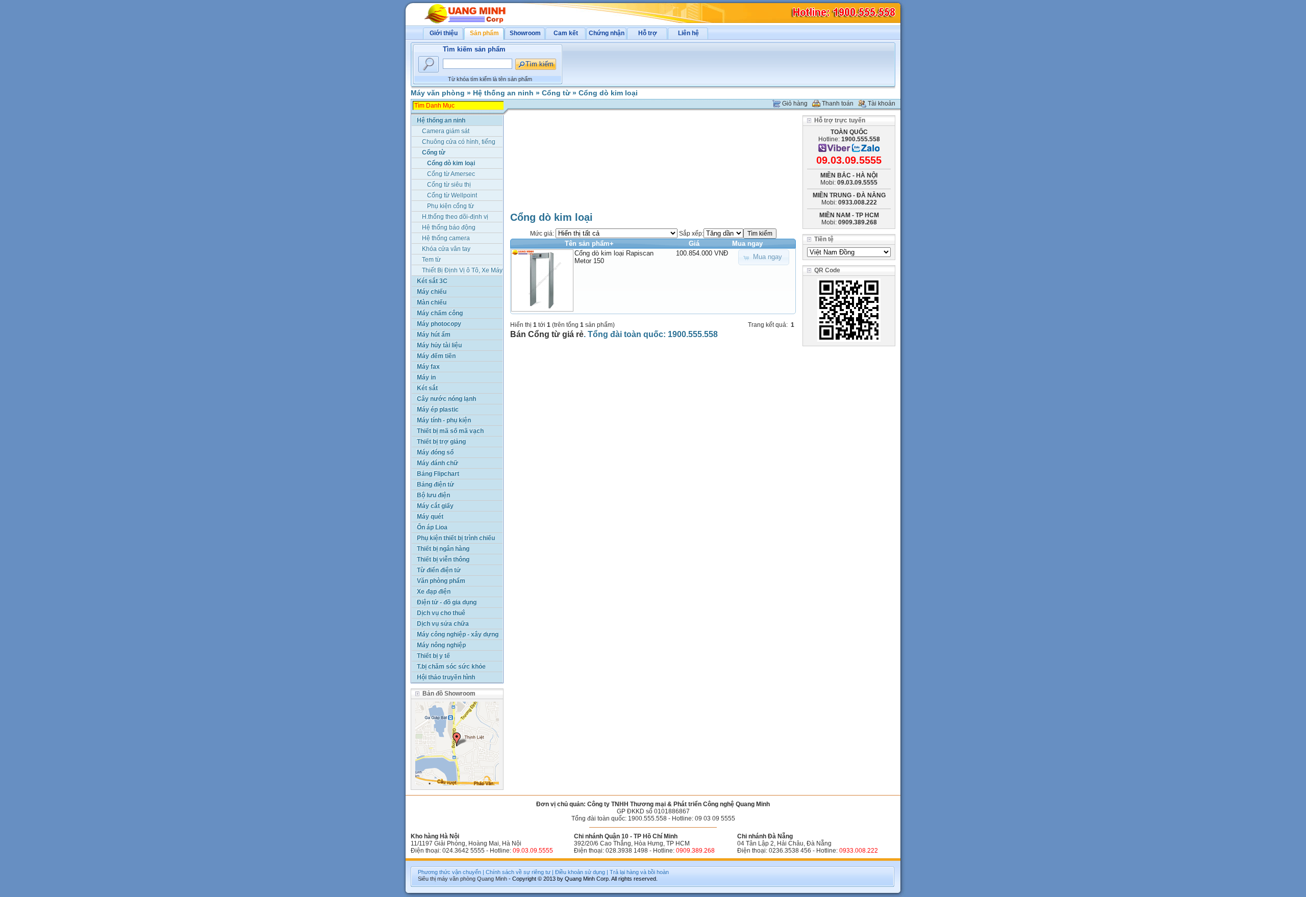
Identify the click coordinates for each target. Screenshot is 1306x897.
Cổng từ (556, 93)
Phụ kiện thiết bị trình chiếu (456, 538)
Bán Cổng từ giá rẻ (547, 334)
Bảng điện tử (435, 484)
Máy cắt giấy (435, 505)
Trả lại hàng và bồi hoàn (639, 872)
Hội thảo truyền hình (446, 677)
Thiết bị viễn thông (443, 559)
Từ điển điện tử (439, 570)
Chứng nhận (606, 33)
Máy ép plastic (438, 409)
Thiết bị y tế (433, 655)
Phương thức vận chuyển (449, 872)
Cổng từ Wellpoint (452, 195)
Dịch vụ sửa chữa (443, 623)
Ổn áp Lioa (432, 527)
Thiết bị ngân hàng (443, 548)
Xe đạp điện (433, 591)
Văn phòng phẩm (441, 580)
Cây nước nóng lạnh (446, 398)
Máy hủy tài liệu (439, 345)
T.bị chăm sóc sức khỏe (451, 666)
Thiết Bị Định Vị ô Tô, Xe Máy (462, 270)
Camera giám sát (445, 131)
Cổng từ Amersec (451, 173)
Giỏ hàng (795, 103)
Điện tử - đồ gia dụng (446, 602)
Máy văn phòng (438, 93)
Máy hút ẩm (433, 334)
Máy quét (430, 516)
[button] (763, 257)
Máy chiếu (431, 291)
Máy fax (428, 366)
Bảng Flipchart (438, 473)
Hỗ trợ (647, 33)
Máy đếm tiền (436, 356)
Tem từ (431, 259)
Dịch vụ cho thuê (441, 613)
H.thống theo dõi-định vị (455, 216)
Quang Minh (492, 879)
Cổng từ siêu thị (449, 184)
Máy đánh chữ (437, 463)
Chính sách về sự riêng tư (518, 872)
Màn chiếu (431, 302)
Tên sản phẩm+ (589, 243)
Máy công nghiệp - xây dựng (457, 634)
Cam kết (566, 33)
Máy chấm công (440, 313)
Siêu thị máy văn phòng (446, 879)
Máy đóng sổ (435, 452)
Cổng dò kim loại (608, 93)
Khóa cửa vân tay (446, 248)
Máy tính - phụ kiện (444, 420)
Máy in (426, 377)
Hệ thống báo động (448, 227)
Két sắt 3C (432, 281)
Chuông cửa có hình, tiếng (458, 141)
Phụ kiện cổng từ (450, 206)
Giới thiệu (444, 33)
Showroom (525, 33)
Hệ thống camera (446, 238)
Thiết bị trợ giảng (441, 441)
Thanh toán (837, 103)
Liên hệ (688, 33)
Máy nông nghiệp (441, 645)
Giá (694, 243)
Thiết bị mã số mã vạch (450, 430)
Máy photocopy (439, 323)
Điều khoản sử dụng (580, 872)
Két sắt (427, 388)
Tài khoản (881, 103)
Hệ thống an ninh (503, 93)
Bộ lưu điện (433, 495)
